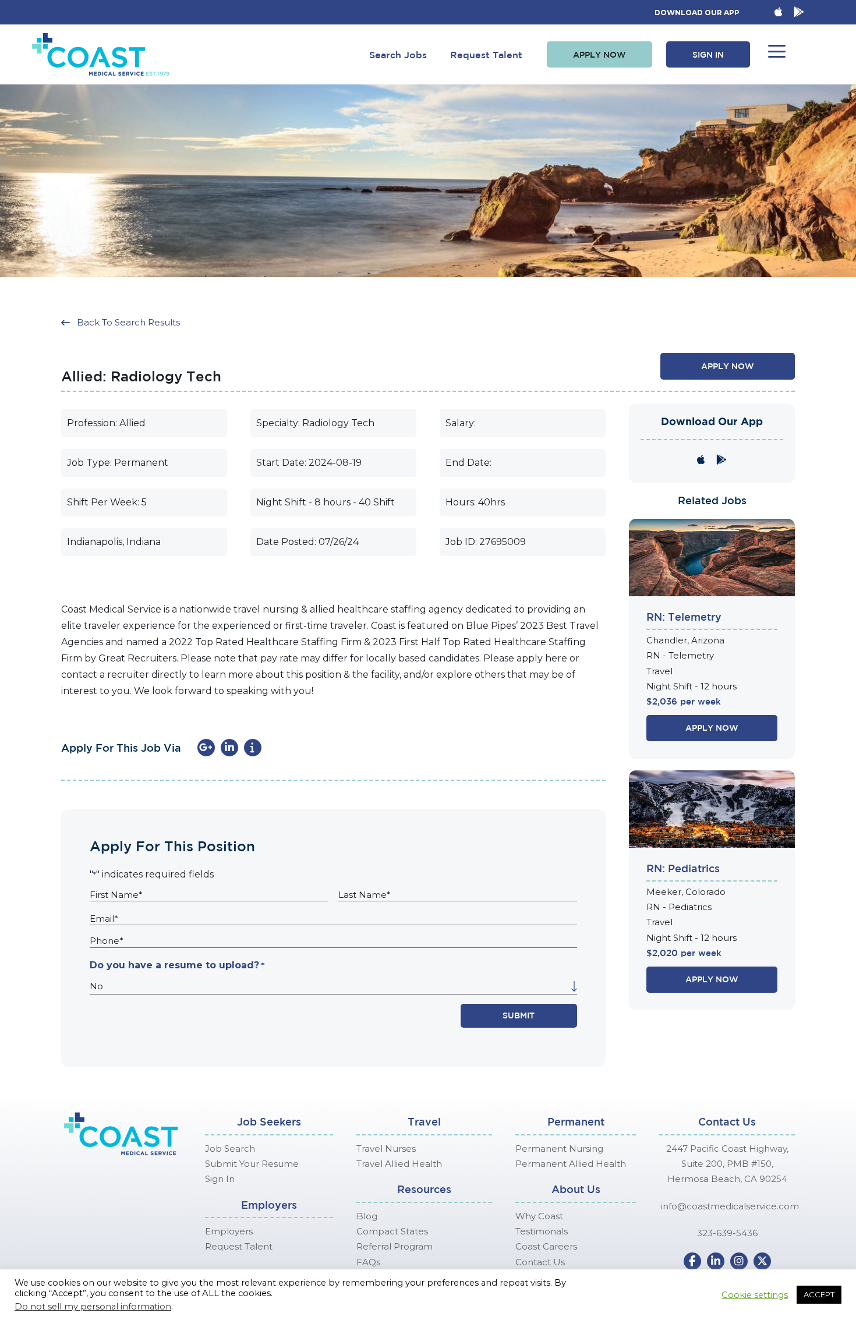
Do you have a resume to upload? (177, 965)
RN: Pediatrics (683, 868)
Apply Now (711, 727)
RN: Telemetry (683, 616)
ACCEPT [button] (819, 1294)
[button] (599, 54)
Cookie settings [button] (754, 1295)
